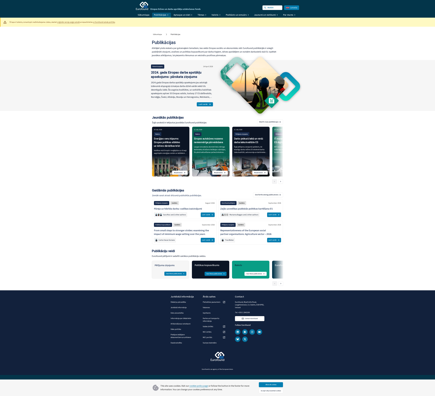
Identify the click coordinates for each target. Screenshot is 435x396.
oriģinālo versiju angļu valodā (68, 22)
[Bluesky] (237, 339)
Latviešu (293, 7)
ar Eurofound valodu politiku (104, 22)
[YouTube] (259, 332)
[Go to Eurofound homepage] (142, 6)
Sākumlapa (143, 15)
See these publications (174, 274)
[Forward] (280, 181)
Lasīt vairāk (206, 104)
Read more (181, 173)
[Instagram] (252, 332)
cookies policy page (198, 386)
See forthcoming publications (266, 194)
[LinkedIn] (237, 332)
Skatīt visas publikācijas (268, 122)
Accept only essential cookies (271, 391)
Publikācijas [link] (175, 34)
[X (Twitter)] (245, 339)
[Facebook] (245, 332)
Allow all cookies (271, 385)
